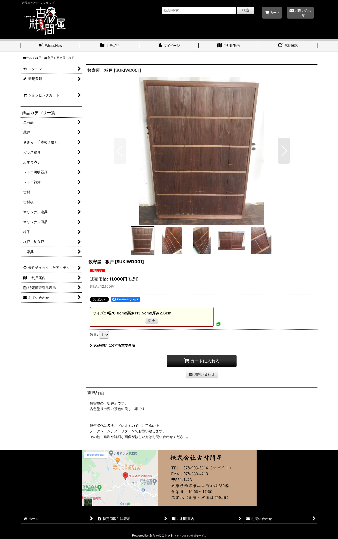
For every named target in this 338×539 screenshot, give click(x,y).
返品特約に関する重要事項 (114, 345)
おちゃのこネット (161, 535)
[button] (120, 151)
